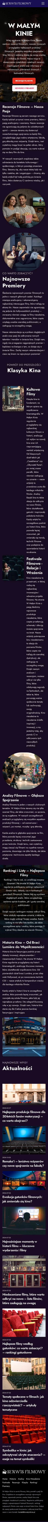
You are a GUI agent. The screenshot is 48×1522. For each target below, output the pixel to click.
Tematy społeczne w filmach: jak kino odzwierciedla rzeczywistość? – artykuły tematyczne (23, 1403)
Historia (13, 1479)
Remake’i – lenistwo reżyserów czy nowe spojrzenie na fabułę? (23, 1163)
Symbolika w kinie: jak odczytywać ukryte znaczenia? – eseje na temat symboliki (23, 1454)
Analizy (21, 1479)
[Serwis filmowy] (16, 4)
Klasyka (25, 1482)
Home (4, 1479)
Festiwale (6, 1482)
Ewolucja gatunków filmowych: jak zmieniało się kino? (22, 1199)
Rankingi (33, 1482)
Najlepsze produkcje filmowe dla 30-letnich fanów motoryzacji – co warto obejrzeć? (23, 1116)
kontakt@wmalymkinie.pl (26, 1512)
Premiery (6, 1486)
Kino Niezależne (33, 1479)
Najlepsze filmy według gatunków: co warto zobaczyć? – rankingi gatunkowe (22, 1348)
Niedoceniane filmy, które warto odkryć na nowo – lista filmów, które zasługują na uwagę (23, 1298)
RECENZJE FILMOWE (24, 81)
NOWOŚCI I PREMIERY (24, 88)
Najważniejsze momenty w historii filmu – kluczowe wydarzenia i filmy (19, 1245)
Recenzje (16, 1482)
